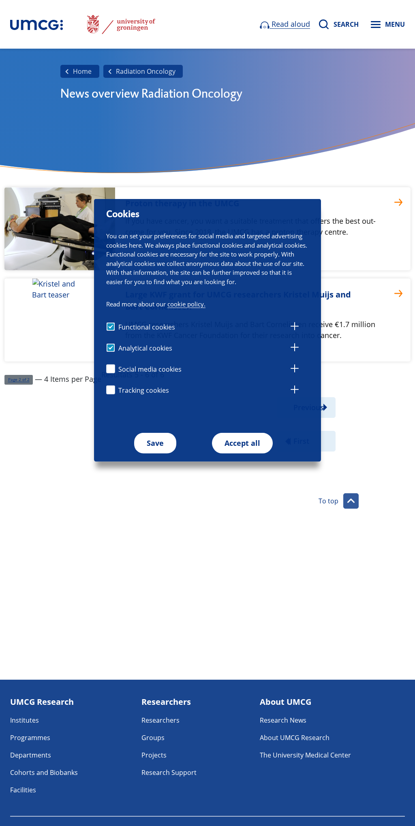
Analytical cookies (145, 348)
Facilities (23, 789)
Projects (154, 755)
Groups (153, 737)
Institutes (24, 720)
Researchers (160, 720)
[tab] (295, 327)
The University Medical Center (305, 755)
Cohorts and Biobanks (44, 772)
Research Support (169, 772)
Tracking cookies (143, 390)
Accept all (242, 443)
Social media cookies (150, 369)
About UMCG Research (294, 737)
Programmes (30, 737)
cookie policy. (186, 304)
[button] (18, 380)
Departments (30, 755)
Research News (283, 720)
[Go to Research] (36, 24)
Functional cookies (146, 327)
